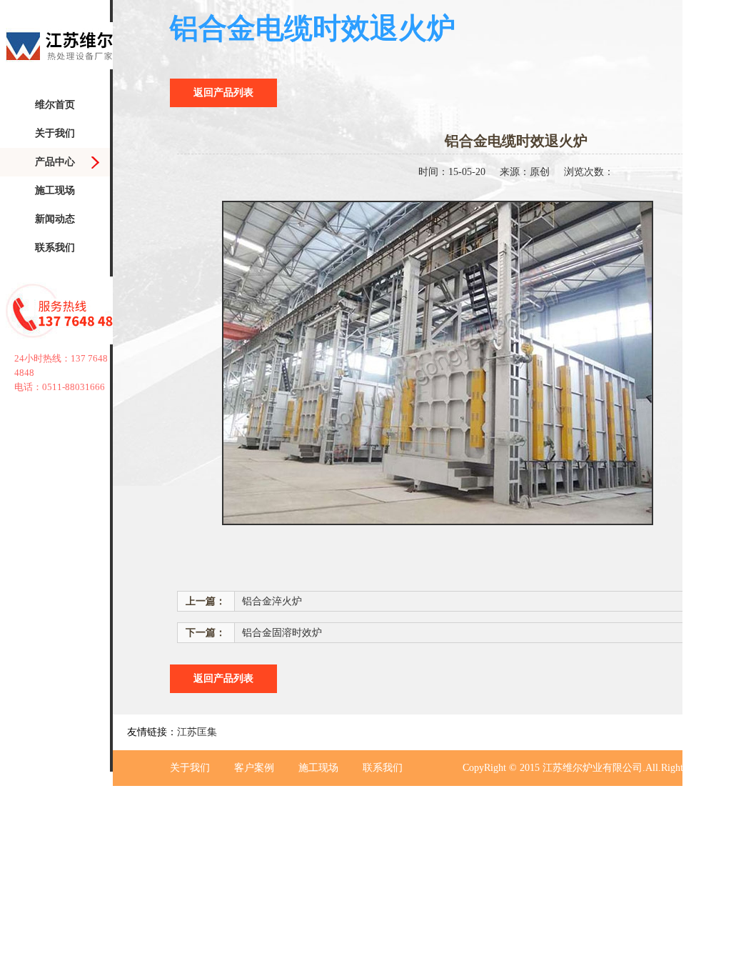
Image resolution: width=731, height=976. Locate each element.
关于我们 (55, 133)
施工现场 (55, 190)
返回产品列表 (223, 92)
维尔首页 (55, 104)
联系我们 (55, 247)
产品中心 (55, 161)
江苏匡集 (197, 732)
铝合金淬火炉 (272, 601)
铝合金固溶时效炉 (282, 632)
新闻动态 (55, 219)
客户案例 (254, 767)
